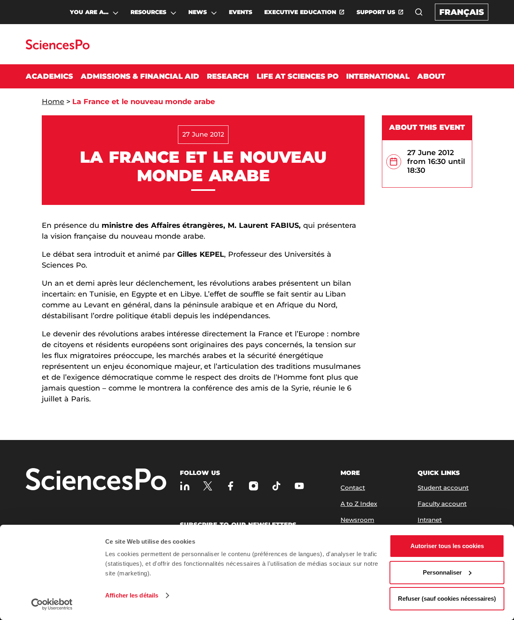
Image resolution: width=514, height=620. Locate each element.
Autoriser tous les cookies (447, 545)
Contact (353, 487)
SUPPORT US (376, 12)
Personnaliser (442, 572)
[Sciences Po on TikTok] (276, 486)
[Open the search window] (419, 12)
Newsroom (357, 520)
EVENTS (240, 12)
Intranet (430, 520)
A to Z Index (359, 503)
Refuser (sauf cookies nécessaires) (447, 598)
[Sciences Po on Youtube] (299, 486)
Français (461, 12)
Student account (443, 487)
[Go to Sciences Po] (58, 47)
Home (53, 101)
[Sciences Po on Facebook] (231, 486)
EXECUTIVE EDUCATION (300, 12)
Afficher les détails (131, 595)
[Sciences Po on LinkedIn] (185, 486)
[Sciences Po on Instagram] (254, 486)
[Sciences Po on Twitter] (208, 486)
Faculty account (442, 503)
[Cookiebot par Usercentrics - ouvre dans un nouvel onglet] (52, 604)
